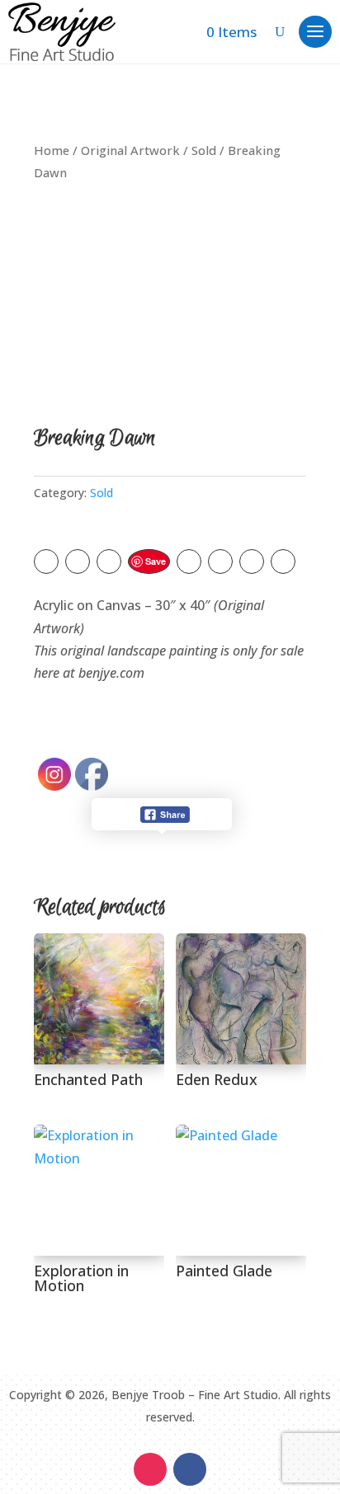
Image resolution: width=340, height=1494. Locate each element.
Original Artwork (130, 150)
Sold (203, 150)
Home (51, 150)
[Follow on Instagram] (150, 1469)
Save (155, 561)
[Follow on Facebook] (189, 1469)
